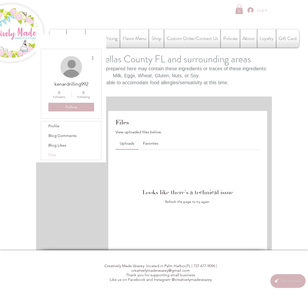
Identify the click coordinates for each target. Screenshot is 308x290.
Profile (53, 126)
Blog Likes (57, 145)
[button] (239, 9)
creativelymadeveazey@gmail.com (160, 270)
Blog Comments (62, 135)
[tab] (127, 143)
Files (52, 155)
